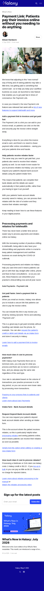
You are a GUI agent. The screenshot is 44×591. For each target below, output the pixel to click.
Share (38, 37)
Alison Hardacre (9, 40)
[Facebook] (24, 572)
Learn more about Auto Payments (16, 401)
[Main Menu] (40, 3)
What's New (7, 12)
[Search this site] (36, 3)
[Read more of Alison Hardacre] (5, 34)
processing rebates (10, 436)
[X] (20, 572)
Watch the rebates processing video (17, 485)
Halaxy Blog (19, 568)
